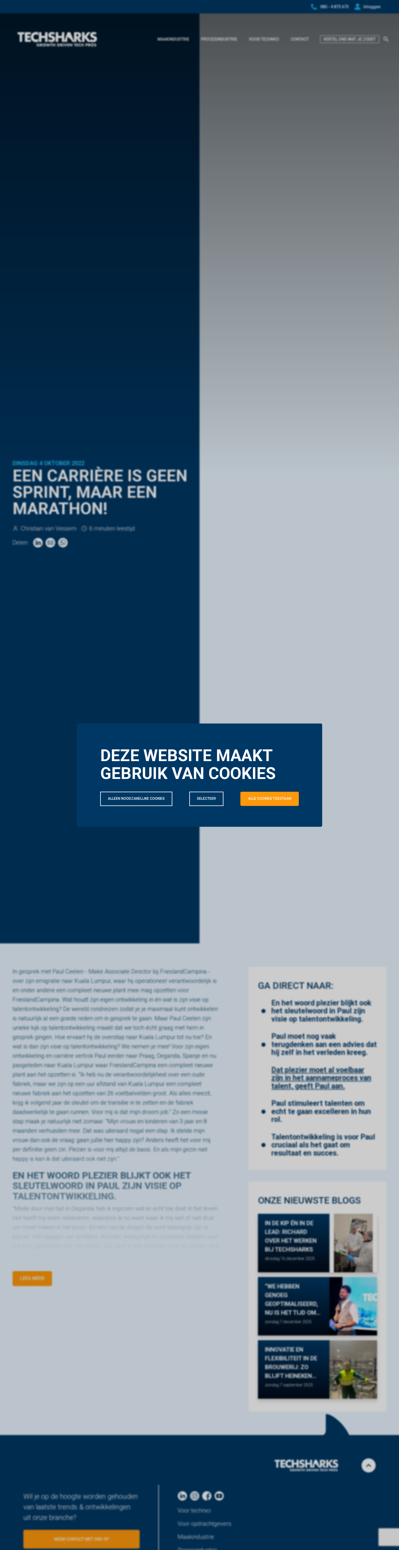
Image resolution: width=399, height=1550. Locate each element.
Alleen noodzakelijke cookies (136, 799)
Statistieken (208, 824)
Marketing (281, 824)
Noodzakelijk (131, 824)
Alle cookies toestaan (269, 799)
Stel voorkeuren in (126, 841)
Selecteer (206, 799)
